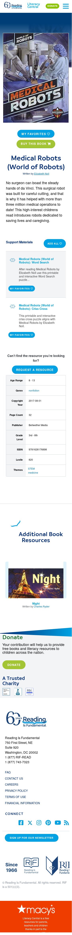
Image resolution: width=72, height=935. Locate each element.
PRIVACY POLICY (16, 791)
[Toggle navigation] (66, 6)
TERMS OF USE (17, 797)
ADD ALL (53, 243)
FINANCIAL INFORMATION (22, 803)
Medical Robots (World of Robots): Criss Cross (36, 307)
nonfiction (34, 390)
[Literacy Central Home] (33, 4)
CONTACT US (15, 778)
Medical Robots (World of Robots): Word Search (36, 260)
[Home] (15, 4)
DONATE (52, 6)
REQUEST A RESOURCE (35, 370)
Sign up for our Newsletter (31, 838)
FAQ (8, 772)
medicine (33, 472)
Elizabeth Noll (41, 173)
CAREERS (11, 784)
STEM (31, 468)
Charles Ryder (41, 606)
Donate (14, 665)
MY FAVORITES (34, 134)
